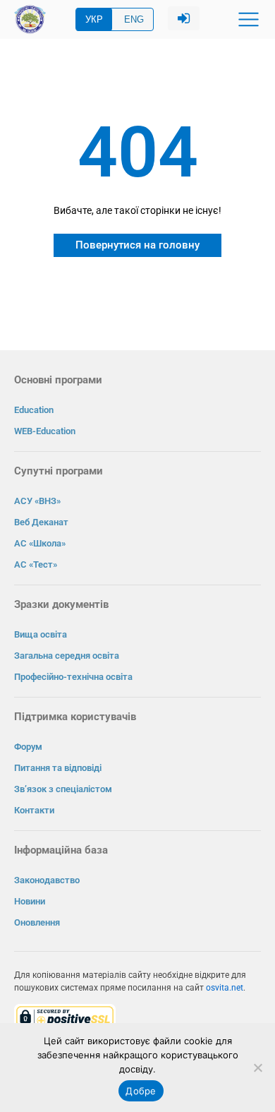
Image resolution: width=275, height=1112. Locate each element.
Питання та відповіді (58, 768)
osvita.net (224, 988)
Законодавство (47, 880)
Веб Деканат (41, 522)
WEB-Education (44, 431)
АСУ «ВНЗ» (37, 501)
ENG (134, 19)
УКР (94, 19)
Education (34, 410)
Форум (28, 746)
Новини (29, 901)
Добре (141, 1090)
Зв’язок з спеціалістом (63, 789)
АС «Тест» (35, 564)
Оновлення (37, 922)
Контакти (34, 810)
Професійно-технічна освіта (73, 676)
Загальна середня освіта (66, 655)
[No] (257, 1067)
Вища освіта (40, 634)
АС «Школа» (40, 543)
